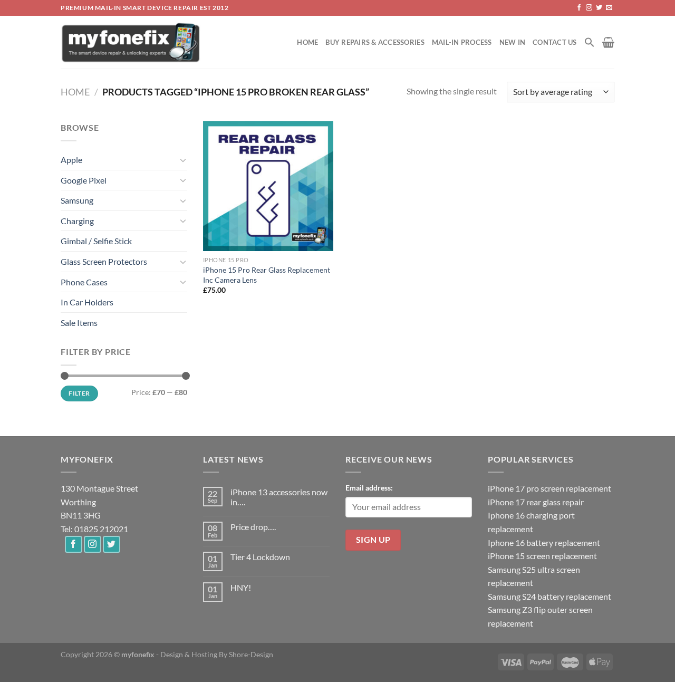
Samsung (77, 200)
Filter (79, 393)
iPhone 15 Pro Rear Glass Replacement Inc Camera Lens (266, 274)
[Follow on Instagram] (589, 8)
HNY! (240, 587)
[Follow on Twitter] (599, 8)
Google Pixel (84, 180)
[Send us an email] (609, 8)
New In (512, 42)
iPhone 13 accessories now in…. (278, 497)
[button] (589, 42)
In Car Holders (87, 302)
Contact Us (555, 42)
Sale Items (79, 323)
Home (307, 42)
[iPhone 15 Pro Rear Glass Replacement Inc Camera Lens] (268, 186)
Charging (77, 221)
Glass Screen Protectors (104, 261)
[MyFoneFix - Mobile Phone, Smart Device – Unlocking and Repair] (131, 42)
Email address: (369, 487)
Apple (71, 160)
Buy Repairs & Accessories (374, 42)
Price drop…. (253, 527)
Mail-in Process (462, 42)
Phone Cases (84, 282)
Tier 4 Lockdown (260, 557)
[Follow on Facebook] (579, 8)
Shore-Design (251, 654)
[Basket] (608, 42)
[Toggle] (183, 159)
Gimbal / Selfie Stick (96, 241)
